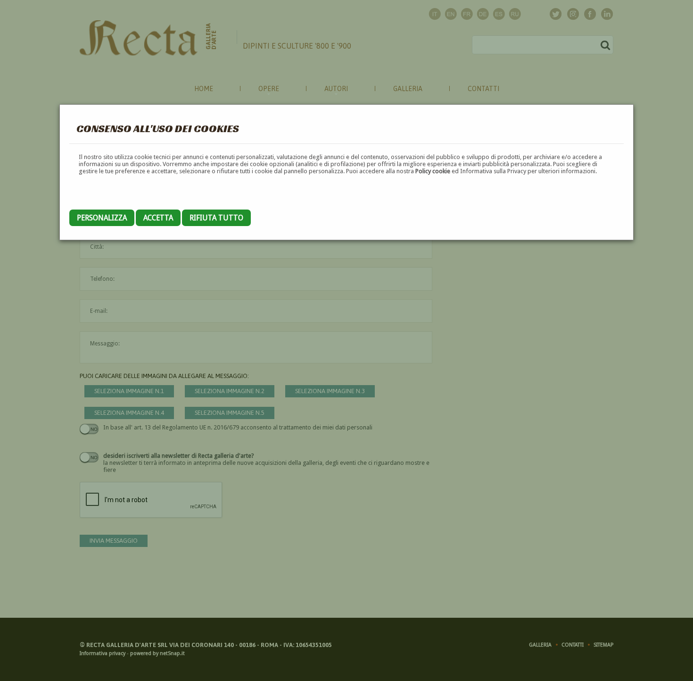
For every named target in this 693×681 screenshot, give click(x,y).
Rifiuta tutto (216, 217)
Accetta (158, 217)
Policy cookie (432, 171)
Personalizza (102, 217)
